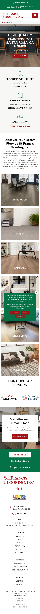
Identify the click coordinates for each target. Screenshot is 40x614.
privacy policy (23, 304)
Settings (20, 316)
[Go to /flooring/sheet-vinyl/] (20, 326)
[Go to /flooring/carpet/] (20, 224)
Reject (25, 313)
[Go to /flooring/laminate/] (20, 258)
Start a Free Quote (20, 461)
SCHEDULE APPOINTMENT (20, 108)
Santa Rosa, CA (21, 2)
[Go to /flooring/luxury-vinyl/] (20, 292)
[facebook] (17, 489)
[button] (20, 56)
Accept (15, 313)
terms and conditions (17, 306)
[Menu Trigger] (35, 15)
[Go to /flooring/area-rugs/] (20, 360)
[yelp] (21, 489)
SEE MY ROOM (20, 86)
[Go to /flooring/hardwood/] (20, 190)
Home (4, 22)
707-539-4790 (20, 126)
